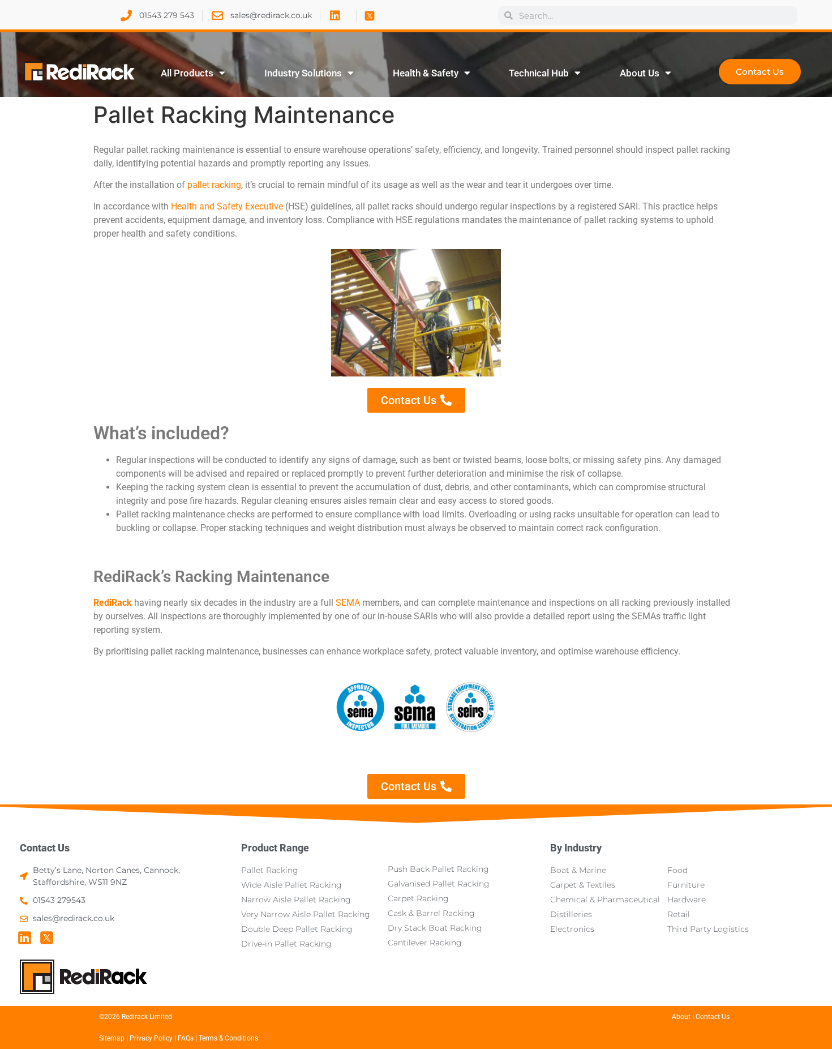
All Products (187, 73)
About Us (639, 73)
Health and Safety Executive (227, 206)
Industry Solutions (303, 73)
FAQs (186, 1038)
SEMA (348, 602)
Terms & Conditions (228, 1038)
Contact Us (45, 848)
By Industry (576, 848)
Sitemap (112, 1038)
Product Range (275, 848)
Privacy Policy (151, 1038)
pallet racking (214, 184)
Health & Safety (425, 73)
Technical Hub (539, 73)
